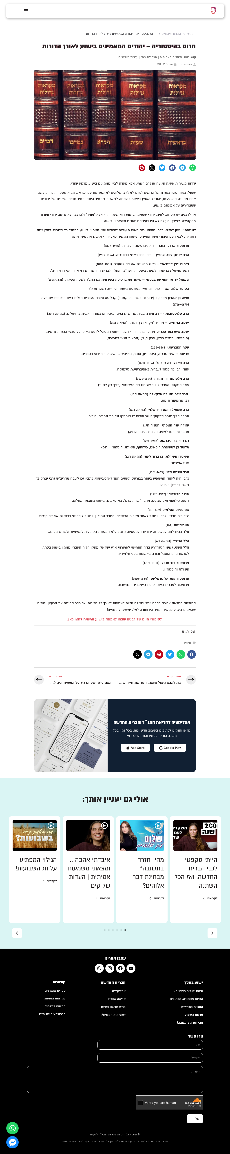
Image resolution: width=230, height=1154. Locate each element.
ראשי (189, 34)
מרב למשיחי (149, 57)
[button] (192, 167)
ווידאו (187, 643)
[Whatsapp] (99, 968)
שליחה (194, 1119)
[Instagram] (109, 968)
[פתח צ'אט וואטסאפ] (12, 1128)
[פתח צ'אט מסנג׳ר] (12, 1142)
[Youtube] (130, 968)
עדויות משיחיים (128, 57)
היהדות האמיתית (171, 34)
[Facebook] (120, 968)
